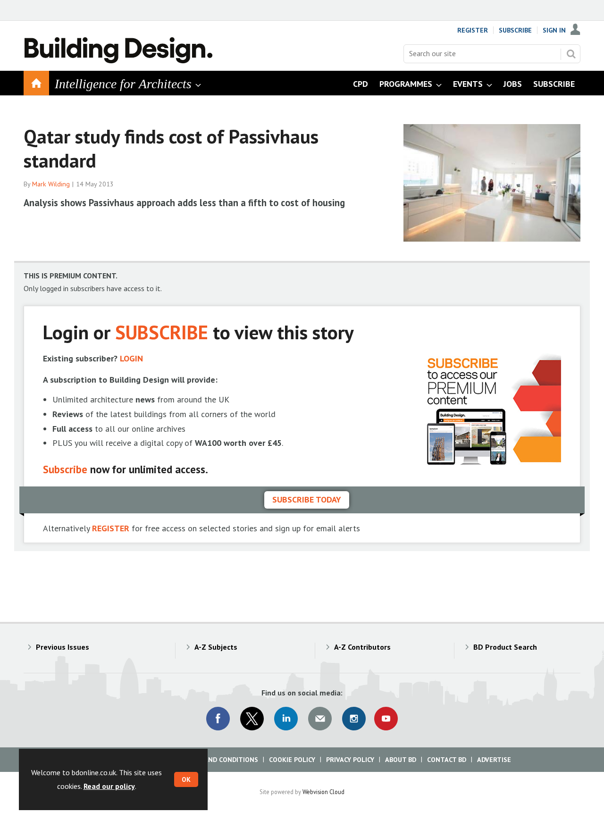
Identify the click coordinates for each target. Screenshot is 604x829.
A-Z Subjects (215, 647)
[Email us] (320, 718)
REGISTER (110, 528)
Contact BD (446, 759)
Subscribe (515, 30)
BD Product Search (505, 647)
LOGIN (131, 358)
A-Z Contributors (362, 647)
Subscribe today (306, 499)
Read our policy (109, 786)
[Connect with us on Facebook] (218, 718)
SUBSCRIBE (161, 331)
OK (186, 779)
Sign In (554, 30)
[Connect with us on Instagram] (354, 718)
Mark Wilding (51, 184)
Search (571, 53)
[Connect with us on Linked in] (286, 718)
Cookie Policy (292, 759)
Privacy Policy (350, 759)
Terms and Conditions (219, 759)
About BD (400, 759)
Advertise (494, 759)
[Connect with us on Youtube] (386, 718)
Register (472, 30)
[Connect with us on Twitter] (252, 718)
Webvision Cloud (323, 792)
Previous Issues (62, 647)
